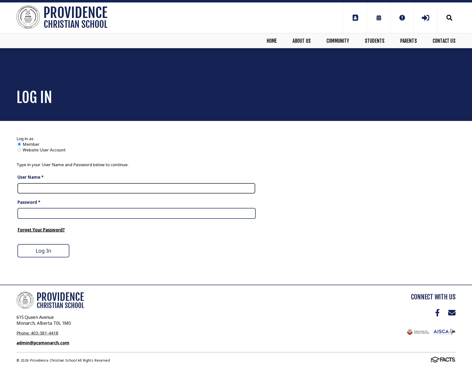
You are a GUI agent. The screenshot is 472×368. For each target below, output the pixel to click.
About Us (302, 41)
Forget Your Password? (41, 230)
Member (31, 144)
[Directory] (355, 17)
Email (451, 312)
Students (375, 41)
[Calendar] (378, 17)
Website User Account (44, 150)
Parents (408, 41)
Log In (43, 250)
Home (272, 41)
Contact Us (444, 41)
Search (446, 18)
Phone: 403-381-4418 (37, 333)
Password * (28, 202)
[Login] (425, 17)
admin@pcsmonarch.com (42, 343)
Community (337, 41)
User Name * (30, 177)
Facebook (437, 312)
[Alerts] (402, 17)
